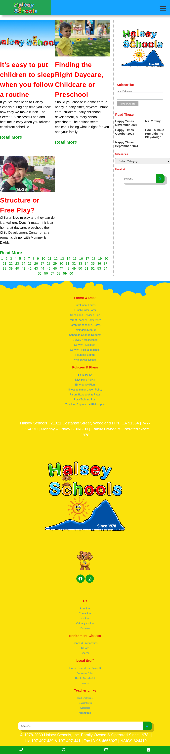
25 (30, 263)
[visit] (149, 750)
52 (93, 268)
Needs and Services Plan (85, 315)
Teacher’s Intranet (85, 698)
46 (55, 268)
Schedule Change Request (85, 335)
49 (74, 268)
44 (42, 268)
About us (85, 608)
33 (80, 263)
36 (99, 263)
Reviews (85, 628)
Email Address (124, 91)
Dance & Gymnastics (85, 643)
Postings (85, 683)
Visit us (85, 618)
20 (106, 258)
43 (36, 268)
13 (62, 258)
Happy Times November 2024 (126, 123)
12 (56, 258)
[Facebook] (80, 578)
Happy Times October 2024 (124, 131)
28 (48, 263)
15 (75, 258)
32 (74, 263)
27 (42, 263)
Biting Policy (85, 374)
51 (86, 268)
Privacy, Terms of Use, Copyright (85, 668)
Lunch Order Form (85, 310)
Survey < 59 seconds (85, 339)
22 (11, 263)
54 (105, 268)
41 (23, 268)
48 (67, 268)
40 (17, 268)
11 (49, 258)
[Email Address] (106, 750)
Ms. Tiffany (153, 121)
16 (81, 258)
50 (80, 268)
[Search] (160, 178)
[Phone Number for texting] (63, 750)
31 (67, 263)
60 (71, 273)
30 (61, 263)
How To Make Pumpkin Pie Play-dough (154, 133)
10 (43, 258)
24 (23, 263)
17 (87, 258)
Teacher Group (85, 703)
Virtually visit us (85, 623)
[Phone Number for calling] (21, 750)
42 (30, 268)
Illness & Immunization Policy (85, 389)
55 (40, 273)
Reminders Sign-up (85, 330)
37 (105, 263)
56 (46, 273)
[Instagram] (89, 578)
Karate (85, 648)
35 (93, 263)
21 (4, 263)
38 (4, 268)
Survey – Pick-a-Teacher (85, 349)
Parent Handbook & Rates (85, 325)
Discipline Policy (85, 379)
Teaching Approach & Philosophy (85, 404)
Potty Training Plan (85, 399)
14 (68, 258)
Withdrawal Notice (85, 359)
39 (11, 268)
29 (55, 263)
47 (61, 268)
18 (93, 258)
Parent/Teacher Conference (85, 320)
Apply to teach (85, 713)
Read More (11, 137)
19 (100, 258)
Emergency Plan (85, 384)
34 (86, 263)
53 (99, 268)
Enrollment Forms (85, 305)
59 (65, 273)
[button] (163, 8)
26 (36, 263)
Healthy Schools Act (85, 678)
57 (52, 273)
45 (48, 268)
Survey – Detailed (85, 344)
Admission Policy (85, 673)
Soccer (85, 653)
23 (17, 263)
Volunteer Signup (85, 354)
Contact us (85, 613)
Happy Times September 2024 (126, 144)
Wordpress (85, 708)
